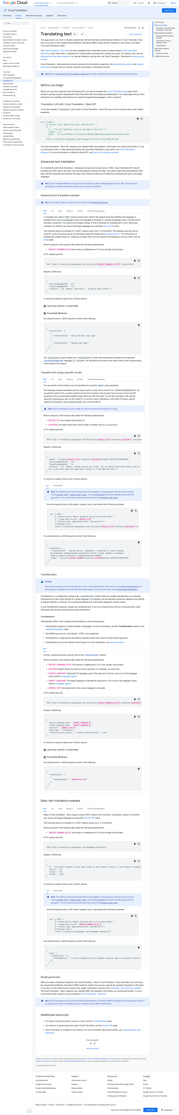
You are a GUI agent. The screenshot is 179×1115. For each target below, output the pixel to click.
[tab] (45, 211)
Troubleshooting (100, 1021)
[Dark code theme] (138, 119)
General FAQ (107, 1025)
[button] (16, 92)
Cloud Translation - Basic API (56, 50)
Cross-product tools (65, 3)
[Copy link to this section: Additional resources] (71, 1015)
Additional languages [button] (96, 211)
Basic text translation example (106, 152)
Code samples (112, 1088)
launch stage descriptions (127, 589)
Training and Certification (117, 1096)
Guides (18, 15)
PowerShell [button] (57, 485)
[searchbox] (16, 23)
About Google (41, 1105)
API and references (34, 15)
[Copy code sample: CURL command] (136, 511)
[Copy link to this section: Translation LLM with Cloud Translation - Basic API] (98, 104)
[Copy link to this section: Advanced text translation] (77, 161)
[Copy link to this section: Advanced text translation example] (82, 195)
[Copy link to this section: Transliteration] (59, 574)
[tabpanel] (93, 290)
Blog (145, 1080)
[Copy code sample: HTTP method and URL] (139, 261)
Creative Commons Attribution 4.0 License (101, 1059)
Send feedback (135, 34)
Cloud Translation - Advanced (93, 994)
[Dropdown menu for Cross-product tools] (77, 3)
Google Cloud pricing (43, 1084)
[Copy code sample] (142, 119)
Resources (62, 15)
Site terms (60, 1105)
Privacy (51, 1105)
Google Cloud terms (74, 1105)
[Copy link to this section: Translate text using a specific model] (84, 372)
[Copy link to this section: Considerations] (56, 616)
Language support (69, 676)
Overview (7, 15)
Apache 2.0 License (42, 1061)
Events (145, 1084)
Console (140, 3)
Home (43, 28)
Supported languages (55, 629)
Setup (46, 240)
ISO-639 (107, 226)
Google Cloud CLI (113, 234)
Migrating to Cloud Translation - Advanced (73, 74)
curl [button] (47, 485)
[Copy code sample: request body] (139, 278)
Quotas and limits (117, 642)
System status (77, 1092)
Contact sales (41, 1092)
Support (74, 1084)
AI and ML (65, 28)
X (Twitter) (147, 1088)
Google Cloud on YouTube (153, 1092)
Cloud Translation (17, 10)
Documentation (53, 28)
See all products (42, 1080)
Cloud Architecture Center (117, 1092)
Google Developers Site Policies (75, 1061)
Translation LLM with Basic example (125, 988)
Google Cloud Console (99, 202)
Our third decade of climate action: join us (100, 1105)
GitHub (110, 1080)
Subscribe (150, 1110)
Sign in (173, 3)
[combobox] (119, 3)
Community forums (79, 1080)
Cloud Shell (100, 495)
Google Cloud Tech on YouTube (155, 1096)
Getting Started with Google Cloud (120, 1084)
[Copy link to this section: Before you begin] (66, 85)
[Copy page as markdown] (82, 34)
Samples (49, 15)
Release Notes (77, 1088)
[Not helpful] (143, 28)
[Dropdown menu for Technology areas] (52, 3)
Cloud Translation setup (117, 91)
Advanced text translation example (55, 56)
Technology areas (41, 3)
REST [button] (45, 211)
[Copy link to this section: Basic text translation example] (82, 801)
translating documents (123, 64)
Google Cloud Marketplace (46, 1088)
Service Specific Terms (130, 587)
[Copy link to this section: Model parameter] (63, 977)
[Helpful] (139, 28)
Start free (169, 10)
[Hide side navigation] (29, 1110)
